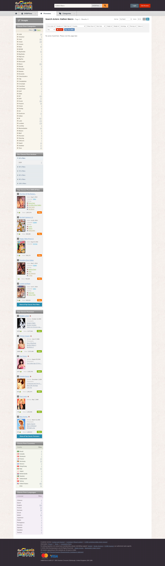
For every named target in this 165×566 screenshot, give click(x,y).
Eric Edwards (32, 273)
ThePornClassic (24, 5)
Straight (24, 20)
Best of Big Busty (31, 343)
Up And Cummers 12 (26, 217)
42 (41, 51)
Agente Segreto (31, 423)
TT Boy (30, 275)
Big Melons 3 (30, 347)
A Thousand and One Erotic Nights (36, 383)
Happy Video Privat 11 (27, 239)
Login (134, 6)
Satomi (30, 228)
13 (41, 79)
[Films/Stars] (34, 30)
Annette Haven (24, 376)
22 (41, 508)
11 (41, 113)
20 (41, 128)
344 (41, 101)
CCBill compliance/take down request (95, 542)
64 (41, 47)
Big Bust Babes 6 (31, 345)
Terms (56, 544)
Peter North (31, 207)
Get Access (145, 6)
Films (30, 30)
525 (41, 505)
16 (41, 84)
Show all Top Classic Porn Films (29, 304)
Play (39, 212)
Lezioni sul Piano (25, 283)
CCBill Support (109, 546)
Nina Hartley (24, 417)
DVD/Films (95, 6)
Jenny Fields (32, 294)
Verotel (90, 546)
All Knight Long (31, 428)
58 (41, 510)
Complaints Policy (66, 544)
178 (41, 123)
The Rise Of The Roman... (28, 194)
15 (41, 148)
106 (41, 42)
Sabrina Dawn (32, 269)
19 (41, 34)
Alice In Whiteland (31, 426)
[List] (147, 19)
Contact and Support (58, 542)
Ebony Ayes (32, 203)
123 (41, 96)
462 (41, 483)
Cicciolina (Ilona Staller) (35, 205)
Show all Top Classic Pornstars (29, 436)
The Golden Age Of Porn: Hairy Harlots (37, 363)
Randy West (31, 230)
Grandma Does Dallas (27, 260)
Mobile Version (79, 548)
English (35, 222)
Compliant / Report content (74, 542)
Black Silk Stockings (32, 385)
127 (41, 118)
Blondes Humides (31, 325)
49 (41, 103)
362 (41, 39)
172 (41, 121)
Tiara (30, 271)
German (35, 244)
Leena (30, 226)
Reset (60, 29)
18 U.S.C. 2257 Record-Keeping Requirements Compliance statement (62, 552)
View (39, 331)
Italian (34, 199)
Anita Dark (31, 292)
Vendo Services (98, 546)
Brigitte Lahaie (24, 316)
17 (41, 98)
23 (41, 461)
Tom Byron (31, 209)
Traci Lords (23, 396)
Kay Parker (23, 356)
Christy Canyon (25, 336)
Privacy (50, 544)
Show (70, 29)
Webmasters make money (92, 548)
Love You (29, 387)
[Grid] (144, 19)
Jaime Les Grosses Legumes (35, 327)
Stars (39, 30)
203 (41, 64)
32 (41, 469)
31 (41, 486)
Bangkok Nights (31, 323)
